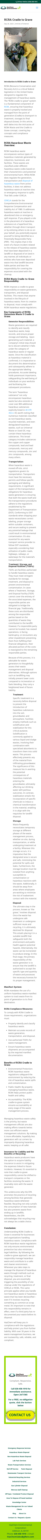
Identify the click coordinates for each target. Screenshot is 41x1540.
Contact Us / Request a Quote (19, 1518)
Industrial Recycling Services (19, 1477)
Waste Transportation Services (19, 1465)
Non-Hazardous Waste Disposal (19, 1456)
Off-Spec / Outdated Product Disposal (19, 1494)
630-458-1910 (20, 1533)
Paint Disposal (26, 1469)
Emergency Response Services (19, 1448)
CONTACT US (20, 1414)
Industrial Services (19, 1481)
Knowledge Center (19, 1502)
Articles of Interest (22, 24)
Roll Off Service (12, 1469)
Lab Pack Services (19, 1461)
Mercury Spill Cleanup (19, 1490)
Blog (14, 1513)
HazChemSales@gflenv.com (20, 1536)
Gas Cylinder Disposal (19, 1486)
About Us (22, 1513)
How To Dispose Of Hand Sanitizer (19, 1498)
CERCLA (7, 200)
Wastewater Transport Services (19, 1473)
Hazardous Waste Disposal (19, 1452)
